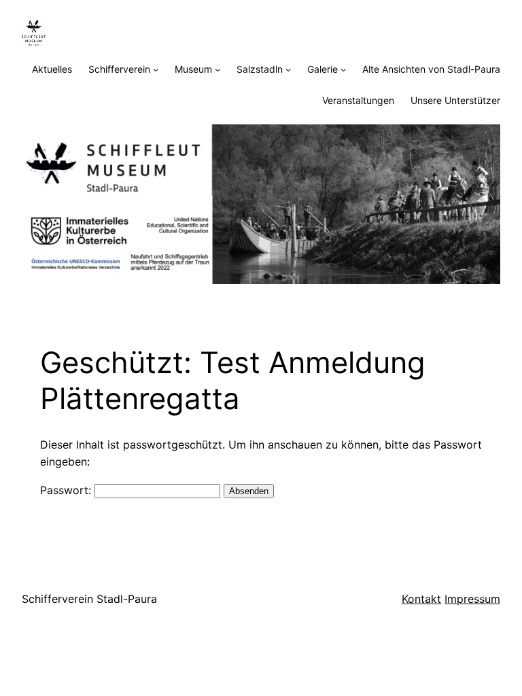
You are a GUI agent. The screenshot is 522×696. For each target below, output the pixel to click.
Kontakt (421, 599)
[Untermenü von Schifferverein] (155, 69)
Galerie (322, 69)
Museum (193, 69)
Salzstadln (260, 69)
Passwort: (67, 490)
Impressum (472, 599)
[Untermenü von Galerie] (343, 69)
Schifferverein (119, 69)
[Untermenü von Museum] (217, 69)
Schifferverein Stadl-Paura (89, 599)
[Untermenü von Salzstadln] (288, 69)
